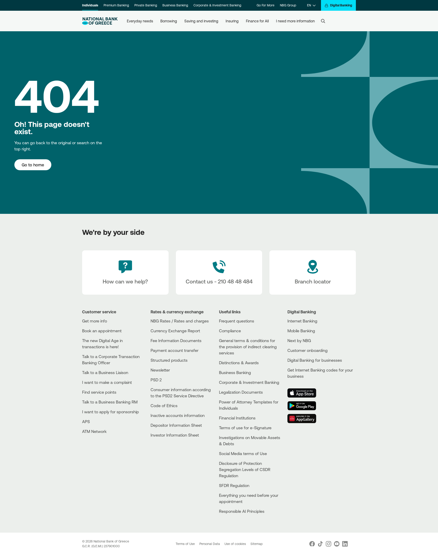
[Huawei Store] (304, 418)
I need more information (295, 21)
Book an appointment (102, 330)
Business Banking (175, 5)
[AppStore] (304, 393)
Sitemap (256, 544)
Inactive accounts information (178, 415)
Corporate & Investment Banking (217, 5)
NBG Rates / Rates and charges (180, 321)
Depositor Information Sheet (176, 425)
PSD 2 (156, 379)
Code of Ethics (164, 405)
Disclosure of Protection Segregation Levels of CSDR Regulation (244, 469)
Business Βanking (235, 372)
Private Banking (145, 5)
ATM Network (94, 431)
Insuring (232, 21)
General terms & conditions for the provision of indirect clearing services (248, 346)
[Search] (323, 21)
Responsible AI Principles (241, 511)
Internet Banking (302, 321)
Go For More (265, 5)
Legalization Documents (241, 392)
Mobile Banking (301, 330)
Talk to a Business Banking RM (110, 402)
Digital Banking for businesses (314, 360)
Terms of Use (186, 544)
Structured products (169, 360)
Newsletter (160, 370)
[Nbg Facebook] (312, 544)
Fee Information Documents (176, 340)
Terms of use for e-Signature (245, 427)
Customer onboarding (307, 350)
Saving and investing (201, 21)
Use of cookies (235, 544)
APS (86, 421)
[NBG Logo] (100, 21)
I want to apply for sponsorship (110, 411)
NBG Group (288, 5)
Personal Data (210, 544)
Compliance (230, 330)
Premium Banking (116, 5)
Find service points (99, 392)
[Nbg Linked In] (345, 544)
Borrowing (168, 21)
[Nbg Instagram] (328, 544)
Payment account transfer (174, 350)
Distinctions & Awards (239, 362)
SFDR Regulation (234, 485)
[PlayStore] (304, 405)
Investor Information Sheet (175, 435)
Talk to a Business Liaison (105, 372)
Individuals (90, 5)
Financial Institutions (237, 418)
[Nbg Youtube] (336, 544)
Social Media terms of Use (243, 453)
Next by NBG (299, 340)
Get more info (94, 321)
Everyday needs (140, 21)
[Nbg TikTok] (320, 544)
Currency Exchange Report (175, 330)
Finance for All (257, 21)
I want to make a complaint (107, 382)
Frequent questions (236, 321)
